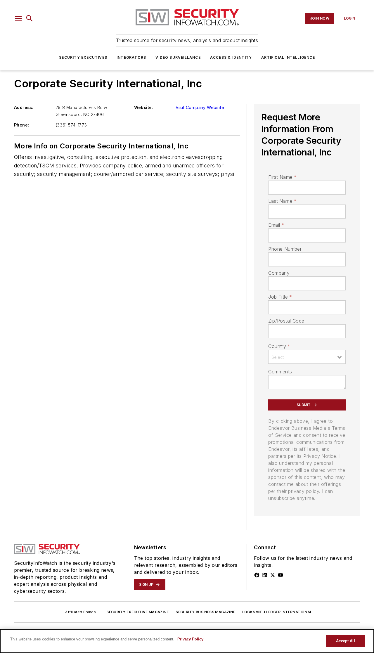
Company (279, 273)
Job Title (280, 297)
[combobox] (307, 357)
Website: (143, 107)
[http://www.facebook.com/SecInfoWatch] (257, 575)
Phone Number (285, 249)
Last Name (282, 201)
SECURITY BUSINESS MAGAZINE (205, 612)
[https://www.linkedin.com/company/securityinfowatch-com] (265, 575)
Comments (280, 372)
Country (279, 346)
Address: (23, 107)
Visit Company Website (200, 107)
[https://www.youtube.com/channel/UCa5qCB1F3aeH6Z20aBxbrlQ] (280, 575)
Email (276, 225)
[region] (187, 641)
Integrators (131, 57)
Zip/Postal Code (286, 321)
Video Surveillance (178, 57)
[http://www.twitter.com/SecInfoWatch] (273, 575)
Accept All (345, 641)
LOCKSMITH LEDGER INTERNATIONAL (277, 612)
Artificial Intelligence (288, 57)
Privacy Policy (190, 639)
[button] (18, 18)
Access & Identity (231, 57)
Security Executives (83, 57)
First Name (282, 177)
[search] (29, 18)
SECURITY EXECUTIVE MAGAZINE (137, 612)
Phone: (21, 124)
